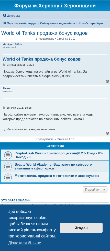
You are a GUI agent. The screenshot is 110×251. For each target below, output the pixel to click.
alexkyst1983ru (12, 44)
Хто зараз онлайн (15, 200)
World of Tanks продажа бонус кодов (44, 33)
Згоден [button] (81, 228)
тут (5, 129)
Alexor (7, 88)
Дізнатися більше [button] (24, 243)
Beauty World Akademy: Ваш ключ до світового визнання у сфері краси (53, 166)
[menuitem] (11, 16)
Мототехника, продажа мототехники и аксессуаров (57, 176)
